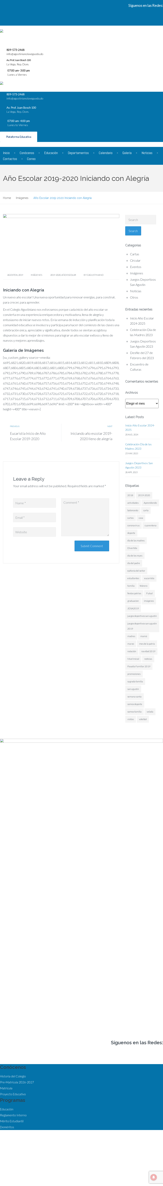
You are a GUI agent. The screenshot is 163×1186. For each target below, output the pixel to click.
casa (141, 517)
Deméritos (7, 1127)
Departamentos (78, 152)
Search (133, 231)
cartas (130, 517)
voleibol (143, 719)
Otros (134, 297)
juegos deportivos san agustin (142, 615)
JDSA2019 (133, 608)
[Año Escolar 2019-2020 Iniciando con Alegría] (61, 241)
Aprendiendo (150, 502)
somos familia (134, 711)
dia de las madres (136, 540)
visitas (130, 719)
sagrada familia (135, 681)
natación (131, 651)
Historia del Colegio (13, 1076)
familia (131, 585)
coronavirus (133, 525)
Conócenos (27, 152)
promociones (134, 673)
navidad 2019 (148, 651)
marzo (130, 643)
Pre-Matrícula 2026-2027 (17, 1082)
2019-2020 (55, 275)
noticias (148, 658)
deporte (131, 532)
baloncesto (132, 510)
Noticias (147, 152)
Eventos (135, 267)
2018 (130, 495)
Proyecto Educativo (13, 1094)
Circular (135, 260)
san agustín (133, 688)
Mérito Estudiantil (11, 1121)
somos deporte (134, 704)
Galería (127, 152)
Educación (51, 152)
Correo (31, 158)
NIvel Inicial (133, 658)
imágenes (149, 600)
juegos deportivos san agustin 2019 (142, 626)
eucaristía (149, 578)
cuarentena (150, 525)
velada (150, 711)
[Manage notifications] (153, 1177)
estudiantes (133, 578)
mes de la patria (147, 643)
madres (131, 636)
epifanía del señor (136, 570)
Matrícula (6, 1088)
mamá (143, 636)
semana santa (134, 696)
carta (145, 510)
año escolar (68, 275)
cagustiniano (95, 275)
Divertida (132, 548)
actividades (133, 502)
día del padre (133, 563)
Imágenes (36, 275)
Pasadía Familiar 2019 (138, 666)
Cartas (134, 254)
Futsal (149, 593)
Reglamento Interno (13, 1115)
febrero (143, 585)
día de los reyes (134, 555)
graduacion (133, 600)
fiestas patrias (134, 593)
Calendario (106, 152)
